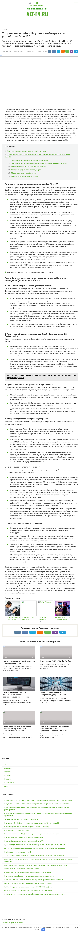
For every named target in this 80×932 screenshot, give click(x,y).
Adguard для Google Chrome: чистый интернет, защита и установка (28, 883)
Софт (33, 51)
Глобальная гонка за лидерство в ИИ (17, 852)
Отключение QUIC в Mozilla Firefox (55, 661)
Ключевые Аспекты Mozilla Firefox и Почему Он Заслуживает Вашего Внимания (33, 880)
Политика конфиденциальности (12, 923)
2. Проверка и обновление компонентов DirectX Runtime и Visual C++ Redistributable (39, 163)
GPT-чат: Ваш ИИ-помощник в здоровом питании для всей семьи (28, 890)
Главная (4, 29)
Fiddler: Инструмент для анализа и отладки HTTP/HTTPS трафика (28, 887)
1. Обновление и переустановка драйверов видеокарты (29, 160)
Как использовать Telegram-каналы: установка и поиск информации (29, 876)
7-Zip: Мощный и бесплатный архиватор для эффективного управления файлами (34, 856)
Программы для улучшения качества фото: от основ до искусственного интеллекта (34, 894)
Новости (7, 779)
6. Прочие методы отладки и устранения (24, 176)
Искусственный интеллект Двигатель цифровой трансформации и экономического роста (37, 804)
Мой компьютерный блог (37, 8)
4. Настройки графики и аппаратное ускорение (26, 170)
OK (43, 929)
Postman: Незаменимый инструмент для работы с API (53, 694)
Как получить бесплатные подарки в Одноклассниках (24, 837)
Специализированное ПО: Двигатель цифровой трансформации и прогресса (16, 695)
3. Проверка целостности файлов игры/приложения (28, 167)
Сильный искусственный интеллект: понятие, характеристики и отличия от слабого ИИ (35, 865)
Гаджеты (7, 772)
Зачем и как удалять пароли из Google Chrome (21, 819)
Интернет (7, 775)
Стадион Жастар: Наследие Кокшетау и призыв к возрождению (27, 872)
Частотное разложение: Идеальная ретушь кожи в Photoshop (19, 662)
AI (5, 765)
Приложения (9, 783)
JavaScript (8, 768)
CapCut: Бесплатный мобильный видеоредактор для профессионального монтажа (54, 728)
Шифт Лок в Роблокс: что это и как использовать (22, 869)
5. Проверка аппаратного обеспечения (24, 173)
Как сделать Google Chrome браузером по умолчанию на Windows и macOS (31, 823)
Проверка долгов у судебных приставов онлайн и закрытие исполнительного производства (38, 800)
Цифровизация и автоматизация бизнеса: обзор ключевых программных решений (17, 728)
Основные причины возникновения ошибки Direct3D (26, 151)
